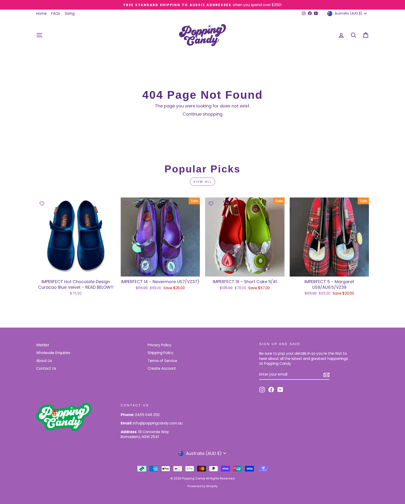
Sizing (70, 13)
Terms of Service (162, 360)
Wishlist (42, 345)
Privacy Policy (159, 345)
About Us (44, 360)
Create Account (162, 368)
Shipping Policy (160, 352)
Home (41, 13)
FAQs (55, 13)
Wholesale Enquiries (53, 352)
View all (202, 182)
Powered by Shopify (203, 486)
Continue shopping (202, 114)
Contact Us (46, 368)
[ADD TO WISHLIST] (42, 203)
